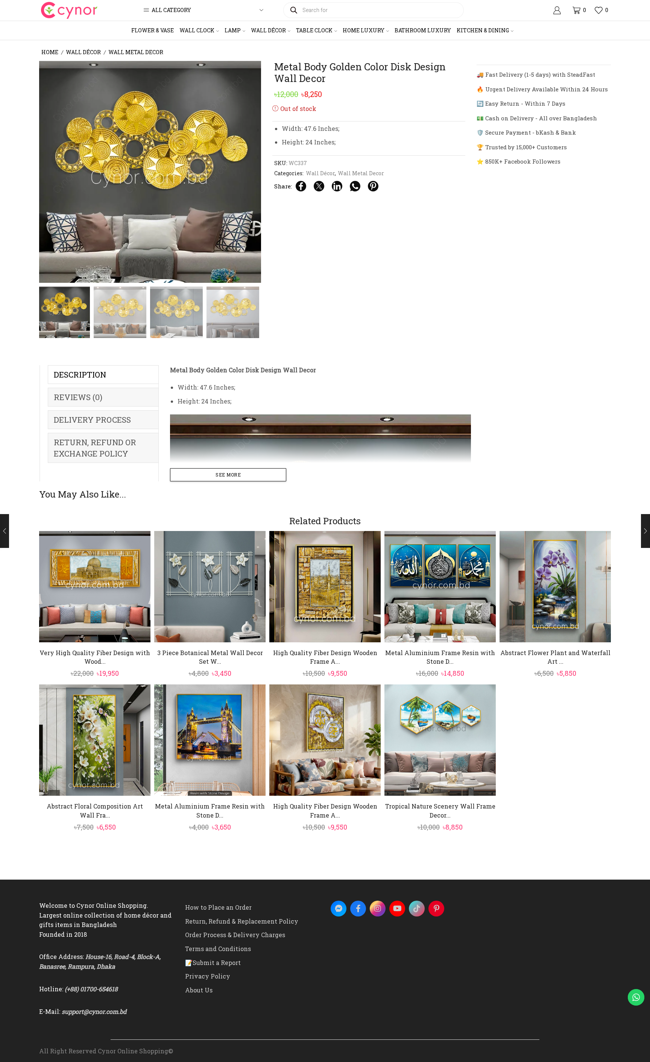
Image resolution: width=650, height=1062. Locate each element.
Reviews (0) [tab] (78, 397)
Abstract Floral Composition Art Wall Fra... (95, 810)
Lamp (233, 30)
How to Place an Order (218, 907)
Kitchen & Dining (483, 30)
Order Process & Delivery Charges (235, 935)
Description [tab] (80, 374)
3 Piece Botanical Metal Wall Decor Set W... (210, 657)
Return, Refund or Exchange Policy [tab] (95, 448)
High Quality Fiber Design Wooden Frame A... (325, 657)
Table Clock (314, 30)
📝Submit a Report (213, 962)
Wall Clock (196, 30)
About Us (199, 990)
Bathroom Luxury (423, 30)
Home (49, 52)
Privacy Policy (207, 976)
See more (228, 475)
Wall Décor (268, 30)
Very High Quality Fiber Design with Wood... (94, 657)
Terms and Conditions (218, 949)
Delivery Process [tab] (92, 419)
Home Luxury (363, 30)
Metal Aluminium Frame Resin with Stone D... (440, 657)
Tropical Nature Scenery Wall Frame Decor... (440, 810)
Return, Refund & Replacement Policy (241, 921)
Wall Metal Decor (135, 52)
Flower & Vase (152, 30)
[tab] (103, 374)
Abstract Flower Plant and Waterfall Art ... (555, 657)
